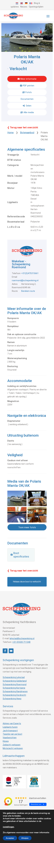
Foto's (29, 92)
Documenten (27, 99)
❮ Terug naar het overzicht (22, 127)
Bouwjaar (12, 182)
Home (10, 132)
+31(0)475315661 (30, 273)
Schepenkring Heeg (12, 698)
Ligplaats (12, 202)
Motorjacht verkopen (13, 748)
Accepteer (10, 838)
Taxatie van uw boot (12, 734)
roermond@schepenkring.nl (25, 280)
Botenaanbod (27, 132)
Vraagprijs (13, 154)
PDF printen (28, 85)
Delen (28, 105)
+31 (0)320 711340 (21, 642)
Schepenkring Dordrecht (14, 695)
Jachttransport (10, 730)
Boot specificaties (21, 555)
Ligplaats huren (10, 727)
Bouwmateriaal (15, 221)
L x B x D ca (13, 227)
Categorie (13, 165)
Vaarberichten (9, 737)
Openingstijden (36, 7)
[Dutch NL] (17, 3)
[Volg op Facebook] (5, 650)
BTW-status (14, 160)
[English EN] (21, 3)
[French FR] (31, 3)
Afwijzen (24, 838)
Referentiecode (16, 216)
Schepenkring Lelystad (14, 677)
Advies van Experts (12, 723)
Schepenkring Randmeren (15, 691)
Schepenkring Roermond (14, 684)
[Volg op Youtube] (11, 650)
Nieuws (23, 7)
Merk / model (14, 175)
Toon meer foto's (27, 527)
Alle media (29, 112)
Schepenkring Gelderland (15, 681)
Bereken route (28, 291)
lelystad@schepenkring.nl (22, 638)
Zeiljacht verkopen (11, 745)
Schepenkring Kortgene (14, 688)
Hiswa (6, 741)
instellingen (8, 827)
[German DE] (26, 3)
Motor (11, 188)
